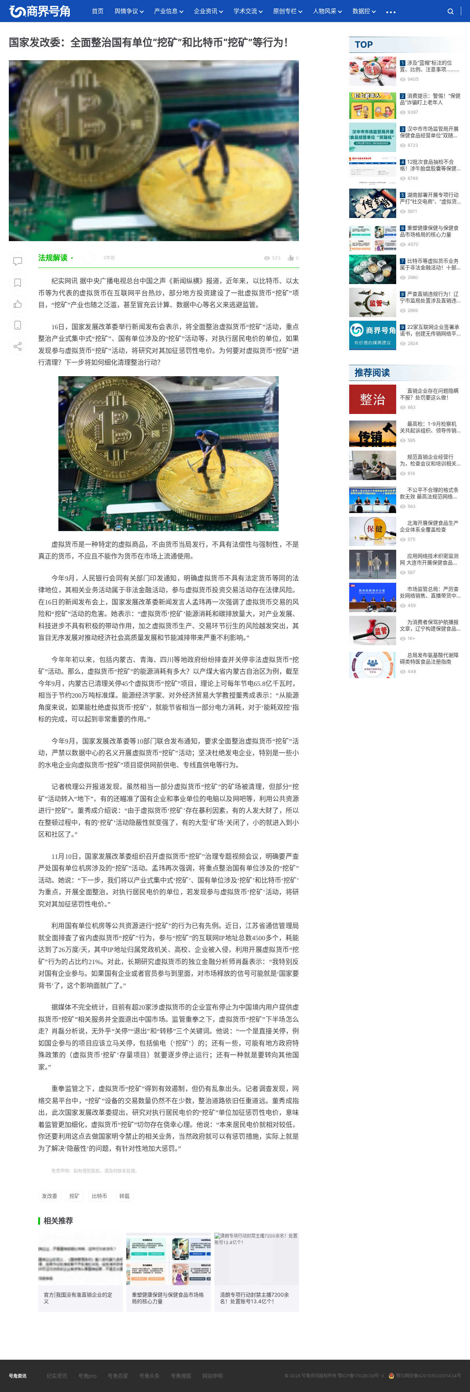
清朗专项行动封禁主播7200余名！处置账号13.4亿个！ (254, 1297)
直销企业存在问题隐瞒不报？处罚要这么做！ (429, 394)
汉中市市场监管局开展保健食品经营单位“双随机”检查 (430, 132)
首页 (98, 11)
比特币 (99, 1196)
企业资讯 (205, 11)
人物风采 (324, 11)
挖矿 (74, 1196)
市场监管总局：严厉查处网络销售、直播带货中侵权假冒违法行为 (429, 592)
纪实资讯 (57, 1376)
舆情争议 (126, 11)
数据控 (361, 11)
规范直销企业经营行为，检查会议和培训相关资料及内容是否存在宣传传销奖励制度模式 (428, 460)
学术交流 (245, 11)
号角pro (87, 1376)
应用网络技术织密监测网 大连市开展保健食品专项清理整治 (429, 559)
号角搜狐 (181, 1376)
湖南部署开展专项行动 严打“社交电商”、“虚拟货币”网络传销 (429, 198)
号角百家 (118, 1376)
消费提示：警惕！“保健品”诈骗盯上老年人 (430, 98)
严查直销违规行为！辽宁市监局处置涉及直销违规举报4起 (429, 297)
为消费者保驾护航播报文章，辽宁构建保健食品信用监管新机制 (429, 625)
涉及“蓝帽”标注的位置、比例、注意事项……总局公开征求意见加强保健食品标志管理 (430, 66)
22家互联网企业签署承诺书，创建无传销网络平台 (429, 330)
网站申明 (212, 1376)
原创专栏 (285, 11)
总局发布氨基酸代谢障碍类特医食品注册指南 (429, 658)
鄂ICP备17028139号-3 (361, 1375)
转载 (124, 1196)
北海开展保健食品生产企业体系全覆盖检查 (429, 526)
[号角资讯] (39, 11)
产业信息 (166, 11)
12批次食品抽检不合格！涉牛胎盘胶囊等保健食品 (428, 165)
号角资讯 (310, 1375)
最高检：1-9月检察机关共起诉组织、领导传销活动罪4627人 (428, 427)
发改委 (49, 1196)
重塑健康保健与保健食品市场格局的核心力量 (168, 1297)
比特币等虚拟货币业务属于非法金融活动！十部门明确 (429, 264)
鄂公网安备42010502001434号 (428, 1375)
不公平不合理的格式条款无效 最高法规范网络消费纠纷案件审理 (429, 493)
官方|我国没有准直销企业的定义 (78, 1297)
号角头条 (149, 1376)
